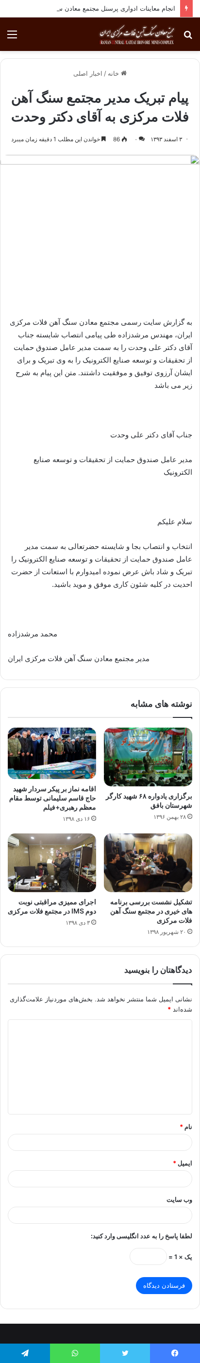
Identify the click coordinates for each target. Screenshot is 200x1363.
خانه (114, 73)
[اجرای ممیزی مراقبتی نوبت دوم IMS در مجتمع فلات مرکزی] (52, 862)
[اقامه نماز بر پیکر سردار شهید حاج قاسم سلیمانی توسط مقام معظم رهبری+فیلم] (52, 753)
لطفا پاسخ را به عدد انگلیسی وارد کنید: (141, 1236)
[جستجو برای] (188, 38)
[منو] (12, 38)
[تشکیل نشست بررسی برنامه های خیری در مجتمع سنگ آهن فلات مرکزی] (148, 862)
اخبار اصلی (87, 73)
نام (186, 1126)
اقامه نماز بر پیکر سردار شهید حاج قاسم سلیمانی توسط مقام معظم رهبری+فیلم (52, 797)
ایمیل (182, 1163)
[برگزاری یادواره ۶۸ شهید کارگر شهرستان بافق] (148, 757)
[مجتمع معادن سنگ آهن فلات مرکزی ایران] (137, 34)
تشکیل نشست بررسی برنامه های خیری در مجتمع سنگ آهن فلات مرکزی (151, 911)
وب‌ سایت (179, 1199)
